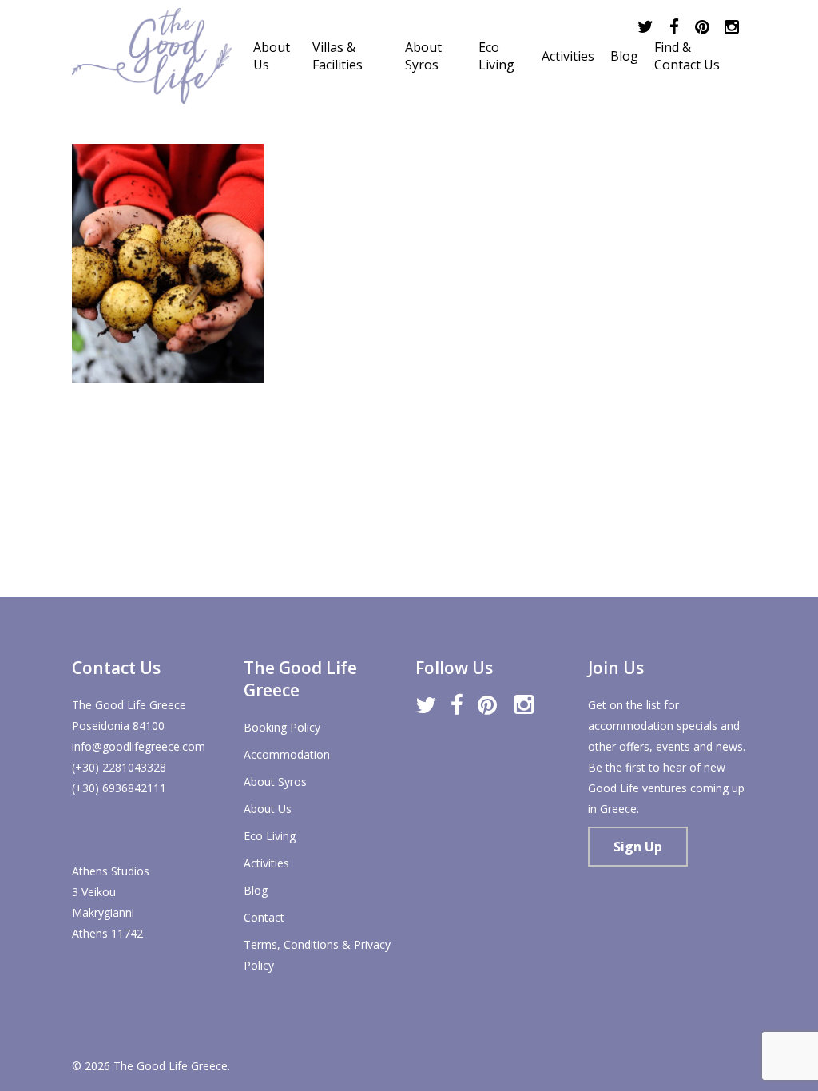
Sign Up (638, 846)
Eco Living (270, 835)
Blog (256, 890)
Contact (264, 917)
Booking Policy (282, 727)
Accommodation (287, 754)
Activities (266, 863)
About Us (268, 808)
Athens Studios (110, 871)
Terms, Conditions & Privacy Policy (317, 955)
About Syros (275, 781)
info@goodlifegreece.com (138, 746)
